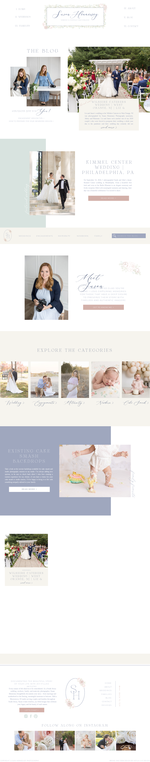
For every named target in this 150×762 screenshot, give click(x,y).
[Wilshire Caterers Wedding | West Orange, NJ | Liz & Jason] (109, 79)
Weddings (26, 570)
